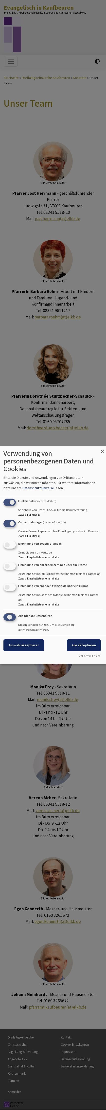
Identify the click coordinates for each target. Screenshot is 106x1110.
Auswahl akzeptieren (23, 645)
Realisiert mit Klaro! (89, 656)
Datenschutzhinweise (38, 488)
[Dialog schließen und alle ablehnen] (102, 449)
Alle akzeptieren (84, 645)
